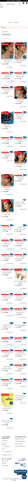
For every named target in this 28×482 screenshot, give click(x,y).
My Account (5, 460)
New (25, 44)
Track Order (5, 465)
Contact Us (5, 440)
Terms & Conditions (20, 441)
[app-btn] (21, 473)
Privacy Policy (18, 443)
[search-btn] (4, 4)
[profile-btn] (20, 4)
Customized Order (20, 471)
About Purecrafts (19, 438)
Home (10, 22)
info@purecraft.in (7, 455)
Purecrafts (17, 478)
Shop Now (10, 67)
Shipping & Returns (20, 446)
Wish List (4, 463)
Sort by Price (5, 31)
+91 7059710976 (7, 451)
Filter (4, 27)
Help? (24, 477)
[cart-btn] (22, 4)
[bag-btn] (25, 4)
